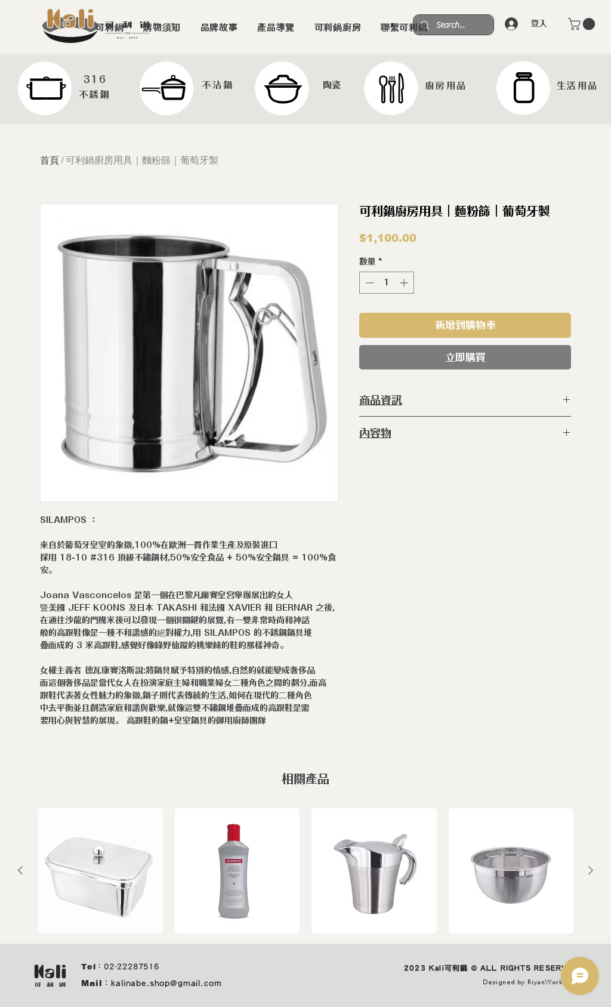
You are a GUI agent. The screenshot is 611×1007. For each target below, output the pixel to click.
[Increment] (404, 282)
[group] (305, 871)
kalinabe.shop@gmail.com (166, 983)
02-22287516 (131, 967)
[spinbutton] (386, 282)
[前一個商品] (20, 870)
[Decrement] (368, 282)
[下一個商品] (591, 870)
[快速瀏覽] (100, 871)
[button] (583, 24)
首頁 (49, 160)
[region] (65, 88)
